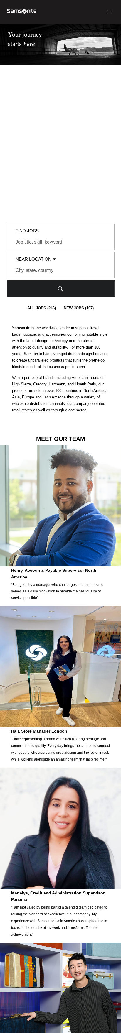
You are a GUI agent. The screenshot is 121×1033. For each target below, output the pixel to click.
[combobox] (61, 242)
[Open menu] (109, 12)
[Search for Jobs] (61, 288)
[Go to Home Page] (21, 12)
